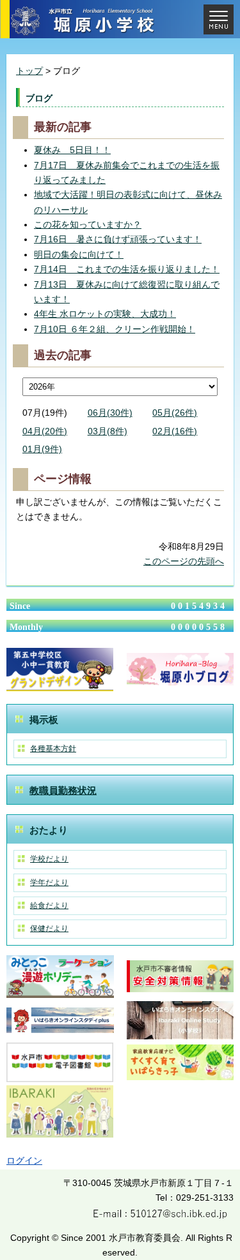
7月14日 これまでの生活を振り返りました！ (127, 269)
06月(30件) (110, 412)
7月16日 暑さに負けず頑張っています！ (118, 239)
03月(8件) (107, 431)
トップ (29, 71)
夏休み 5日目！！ (72, 150)
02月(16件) (174, 431)
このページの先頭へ (183, 561)
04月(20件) (44, 431)
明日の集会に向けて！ (79, 254)
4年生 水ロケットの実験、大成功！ (105, 314)
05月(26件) (174, 412)
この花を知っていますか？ (87, 224)
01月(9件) (42, 449)
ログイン (24, 1160)
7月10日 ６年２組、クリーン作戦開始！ (114, 329)
